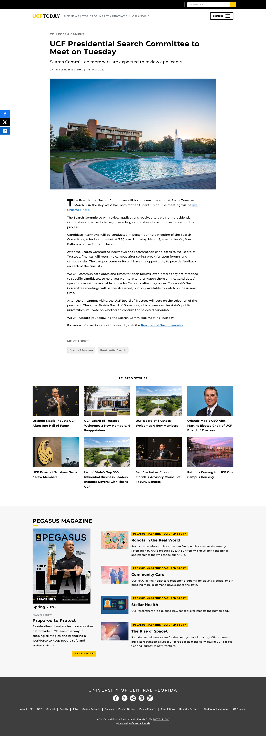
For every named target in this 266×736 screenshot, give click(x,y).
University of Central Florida (133, 690)
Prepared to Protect (54, 620)
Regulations (168, 709)
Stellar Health (144, 605)
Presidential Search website (162, 325)
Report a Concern (189, 709)
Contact (50, 709)
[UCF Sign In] (170, 5)
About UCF (26, 709)
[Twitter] (124, 698)
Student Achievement (216, 709)
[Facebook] (116, 698)
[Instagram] (150, 698)
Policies (109, 709)
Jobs (75, 709)
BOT (39, 709)
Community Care (147, 575)
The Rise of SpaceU (150, 631)
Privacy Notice (126, 709)
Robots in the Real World (155, 540)
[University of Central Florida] (59, 4)
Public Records (147, 709)
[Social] (133, 698)
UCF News (239, 709)
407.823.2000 (161, 719)
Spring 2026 (44, 607)
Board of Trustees (81, 350)
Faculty (64, 709)
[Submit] (233, 4)
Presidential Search (113, 350)
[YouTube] (141, 698)
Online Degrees (91, 709)
